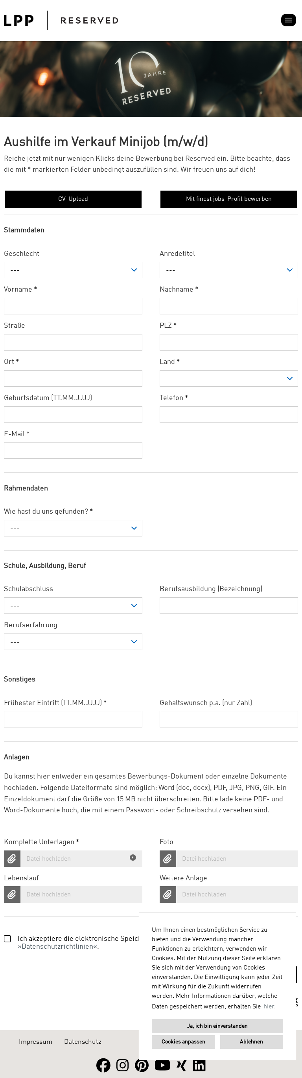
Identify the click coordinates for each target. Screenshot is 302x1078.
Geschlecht (21, 253)
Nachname (179, 289)
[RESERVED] (61, 20)
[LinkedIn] (199, 1066)
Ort (11, 361)
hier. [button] (269, 1007)
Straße (14, 325)
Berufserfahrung (30, 625)
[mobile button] (288, 20)
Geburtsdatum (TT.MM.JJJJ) (48, 398)
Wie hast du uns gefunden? (48, 511)
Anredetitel (177, 253)
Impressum (35, 1042)
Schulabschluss (28, 589)
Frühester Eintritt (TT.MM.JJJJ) (55, 703)
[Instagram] (122, 1066)
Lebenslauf (21, 878)
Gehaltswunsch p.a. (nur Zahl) (206, 703)
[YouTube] (163, 1066)
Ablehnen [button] (251, 1042)
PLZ (168, 325)
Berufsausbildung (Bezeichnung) (211, 589)
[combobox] (73, 270)
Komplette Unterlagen (41, 842)
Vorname (20, 289)
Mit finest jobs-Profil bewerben (229, 199)
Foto (166, 842)
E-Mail (17, 434)
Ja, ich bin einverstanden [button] (217, 1026)
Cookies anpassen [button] (183, 1042)
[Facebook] (103, 1066)
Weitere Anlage (183, 878)
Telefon (174, 398)
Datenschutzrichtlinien (57, 946)
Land (170, 361)
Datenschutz (82, 1042)
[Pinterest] (142, 1066)
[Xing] (182, 1066)
